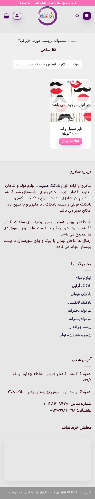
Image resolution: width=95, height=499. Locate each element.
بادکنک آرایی (81, 286)
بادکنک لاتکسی (79, 302)
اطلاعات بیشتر (70, 141)
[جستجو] (77, 15)
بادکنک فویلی (81, 294)
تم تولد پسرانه (80, 319)
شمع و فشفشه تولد (75, 335)
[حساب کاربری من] (17, 16)
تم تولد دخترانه (79, 310)
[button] (87, 16)
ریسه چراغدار (80, 327)
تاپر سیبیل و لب (70, 129)
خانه (74, 41)
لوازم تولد (83, 278)
